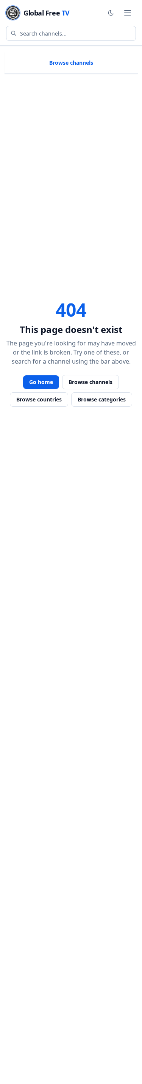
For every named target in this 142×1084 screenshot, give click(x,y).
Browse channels (71, 62)
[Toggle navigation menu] (127, 13)
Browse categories (102, 399)
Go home (41, 382)
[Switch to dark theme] (111, 13)
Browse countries (39, 399)
